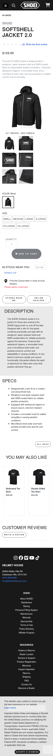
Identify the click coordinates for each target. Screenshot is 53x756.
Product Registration (26, 661)
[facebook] (21, 557)
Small (7, 219)
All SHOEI (6, 15)
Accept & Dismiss (27, 752)
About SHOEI (26, 598)
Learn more (10, 707)
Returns (26, 672)
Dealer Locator (26, 654)
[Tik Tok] (37, 557)
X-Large (41, 219)
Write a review (14, 535)
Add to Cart (28, 253)
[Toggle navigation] (5, 5)
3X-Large (23, 226)
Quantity (11, 239)
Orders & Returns (26, 650)
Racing (26, 606)
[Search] (13, 5)
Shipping (26, 676)
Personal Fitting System (26, 609)
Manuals (26, 617)
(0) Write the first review (34, 44)
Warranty (26, 665)
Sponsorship (26, 621)
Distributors (26, 602)
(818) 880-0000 (9, 577)
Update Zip (10, 272)
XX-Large (9, 226)
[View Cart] (47, 5)
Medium (18, 219)
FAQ (26, 680)
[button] (18, 127)
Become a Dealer (26, 687)
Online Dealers (38, 299)
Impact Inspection (26, 669)
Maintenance (26, 613)
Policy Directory (26, 628)
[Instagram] (16, 557)
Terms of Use (26, 624)
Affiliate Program (26, 632)
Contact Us (26, 684)
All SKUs (43, 444)
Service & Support (26, 657)
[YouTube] (31, 557)
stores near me (14, 299)
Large (29, 219)
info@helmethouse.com (14, 580)
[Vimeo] (26, 557)
